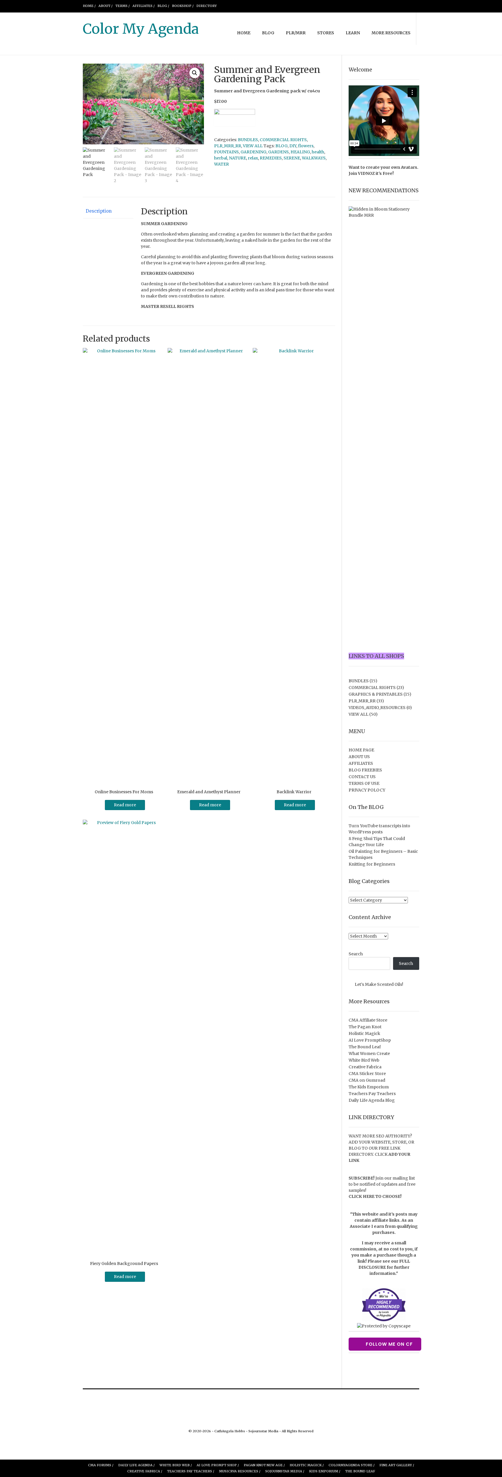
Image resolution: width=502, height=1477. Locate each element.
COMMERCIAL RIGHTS (283, 139)
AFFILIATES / (143, 6)
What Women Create (369, 1053)
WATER (221, 164)
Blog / (163, 6)
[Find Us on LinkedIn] (403, 5)
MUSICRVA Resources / (239, 1471)
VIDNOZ (366, 173)
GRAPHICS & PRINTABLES (376, 694)
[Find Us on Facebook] (361, 5)
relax (253, 158)
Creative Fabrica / (144, 1471)
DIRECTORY (206, 6)
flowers (305, 145)
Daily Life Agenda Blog (372, 1100)
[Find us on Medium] (396, 5)
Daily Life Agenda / (136, 1465)
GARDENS (278, 152)
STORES (325, 32)
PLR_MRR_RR (227, 145)
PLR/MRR (296, 32)
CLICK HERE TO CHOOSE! (375, 1196)
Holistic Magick (364, 1033)
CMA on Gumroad (367, 1080)
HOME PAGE (361, 750)
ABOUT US (359, 756)
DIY (292, 145)
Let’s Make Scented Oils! (379, 984)
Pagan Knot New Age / (264, 1465)
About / (105, 6)
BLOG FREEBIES (365, 770)
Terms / (122, 6)
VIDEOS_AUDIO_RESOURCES (377, 707)
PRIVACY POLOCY (367, 790)
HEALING (300, 152)
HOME (243, 32)
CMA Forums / (100, 1465)
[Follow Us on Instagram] (382, 5)
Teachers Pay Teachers (372, 1093)
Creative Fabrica (365, 1066)
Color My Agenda (141, 29)
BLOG (268, 32)
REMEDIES (271, 158)
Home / (89, 6)
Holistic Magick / (307, 1465)
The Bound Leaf (365, 1046)
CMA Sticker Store (367, 1073)
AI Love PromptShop (370, 1040)
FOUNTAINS (226, 152)
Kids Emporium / (324, 1471)
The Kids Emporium (369, 1087)
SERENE (292, 158)
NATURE (237, 158)
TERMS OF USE (364, 783)
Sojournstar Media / (284, 1471)
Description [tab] (99, 211)
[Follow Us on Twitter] (368, 5)
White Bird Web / (175, 1465)
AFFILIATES (361, 763)
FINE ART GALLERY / (396, 1465)
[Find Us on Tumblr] (410, 5)
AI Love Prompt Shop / (218, 1465)
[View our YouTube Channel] (375, 5)
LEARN (353, 32)
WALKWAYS (314, 158)
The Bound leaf (360, 1471)
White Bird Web (364, 1060)
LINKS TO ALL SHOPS (376, 656)
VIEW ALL (253, 145)
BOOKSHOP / (182, 6)
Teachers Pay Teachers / (190, 1471)
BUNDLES (248, 139)
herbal (220, 158)
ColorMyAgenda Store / (351, 1465)
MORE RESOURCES (391, 32)
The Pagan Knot (365, 1026)
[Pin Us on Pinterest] (389, 5)
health (318, 152)
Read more (125, 804)
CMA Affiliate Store (368, 1020)
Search (356, 953)
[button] (194, 73)
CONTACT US (362, 776)
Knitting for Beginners (372, 864)
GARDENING (253, 152)
